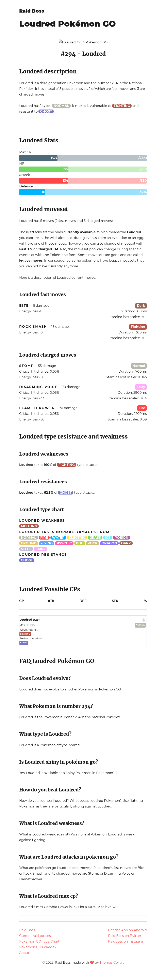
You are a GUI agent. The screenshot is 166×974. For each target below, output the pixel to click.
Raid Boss (31, 11)
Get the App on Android (127, 930)
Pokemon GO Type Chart (39, 941)
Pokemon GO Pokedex (37, 947)
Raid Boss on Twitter (124, 936)
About (24, 953)
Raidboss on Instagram (127, 941)
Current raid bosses (35, 936)
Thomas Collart (112, 962)
